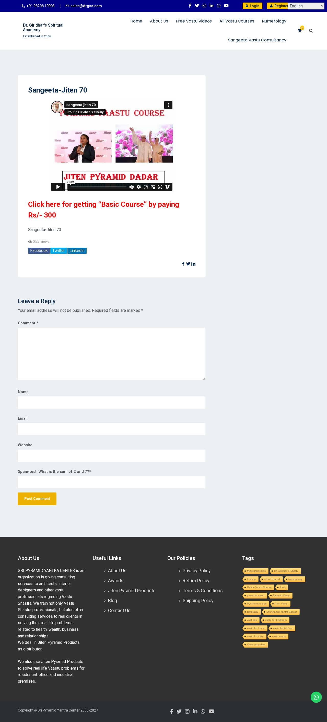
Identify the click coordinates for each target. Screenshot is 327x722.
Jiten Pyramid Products (132, 590)
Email (23, 418)
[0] (299, 30)
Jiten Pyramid (272, 579)
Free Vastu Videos (194, 21)
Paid (282, 587)
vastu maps (279, 636)
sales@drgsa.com (86, 6)
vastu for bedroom (276, 619)
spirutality (252, 611)
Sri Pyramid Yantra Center (281, 611)
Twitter (58, 250)
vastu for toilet (255, 636)
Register (281, 6)
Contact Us (119, 610)
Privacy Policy (197, 570)
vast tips (252, 619)
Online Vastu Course (259, 587)
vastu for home (256, 628)
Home (136, 21)
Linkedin (77, 250)
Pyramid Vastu (281, 595)
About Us (159, 21)
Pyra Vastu (281, 603)
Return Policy (196, 580)
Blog (112, 600)
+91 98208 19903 (41, 6)
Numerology (274, 21)
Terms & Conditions (203, 590)
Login (254, 6)
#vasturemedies (256, 570)
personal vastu (255, 595)
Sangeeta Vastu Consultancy (257, 40)
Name (23, 391)
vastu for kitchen (283, 628)
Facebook (39, 250)
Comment (28, 323)
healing (251, 579)
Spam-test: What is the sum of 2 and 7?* (54, 471)
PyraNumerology (256, 603)
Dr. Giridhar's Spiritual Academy (43, 27)
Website (25, 445)
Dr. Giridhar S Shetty (286, 570)
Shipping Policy (198, 600)
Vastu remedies (256, 644)
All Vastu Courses (236, 21)
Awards (115, 580)
